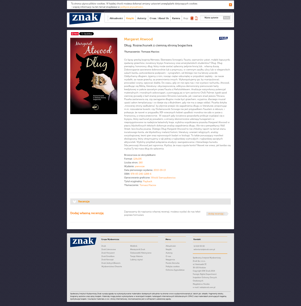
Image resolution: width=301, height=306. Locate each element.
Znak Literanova (108, 249)
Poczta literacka (173, 263)
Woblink (133, 246)
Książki (130, 18)
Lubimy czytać (136, 260)
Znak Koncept (107, 260)
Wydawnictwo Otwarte (111, 266)
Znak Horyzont (108, 253)
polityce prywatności (131, 6)
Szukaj (226, 18)
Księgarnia (170, 260)
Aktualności (116, 18)
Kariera (176, 18)
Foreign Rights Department (205, 274)
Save (76, 33)
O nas (153, 18)
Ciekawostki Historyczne (140, 253)
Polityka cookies (173, 266)
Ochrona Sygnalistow (175, 270)
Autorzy (141, 18)
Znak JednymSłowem (110, 263)
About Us (163, 18)
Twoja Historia (136, 256)
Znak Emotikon (108, 256)
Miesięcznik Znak (137, 249)
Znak (103, 246)
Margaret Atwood (138, 39)
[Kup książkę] (192, 19)
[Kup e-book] (196, 19)
